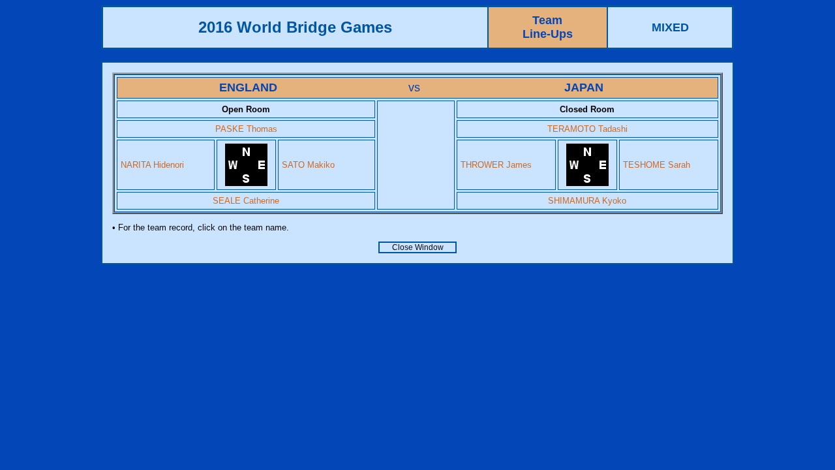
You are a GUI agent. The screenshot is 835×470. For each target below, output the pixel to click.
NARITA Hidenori (152, 165)
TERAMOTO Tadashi (587, 129)
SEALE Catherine (246, 201)
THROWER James (496, 165)
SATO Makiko (308, 165)
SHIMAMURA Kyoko (587, 201)
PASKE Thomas (246, 129)
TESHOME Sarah (656, 165)
